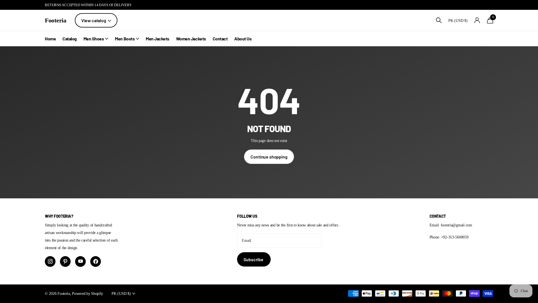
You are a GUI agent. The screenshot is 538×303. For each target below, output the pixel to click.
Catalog (69, 38)
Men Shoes (94, 38)
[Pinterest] (65, 261)
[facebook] (95, 261)
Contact (220, 38)
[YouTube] (80, 261)
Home (50, 38)
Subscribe (254, 259)
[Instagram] (50, 261)
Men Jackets (157, 38)
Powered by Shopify (87, 293)
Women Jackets (191, 38)
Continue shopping (269, 156)
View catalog (94, 20)
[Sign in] (477, 20)
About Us (242, 38)
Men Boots (124, 38)
